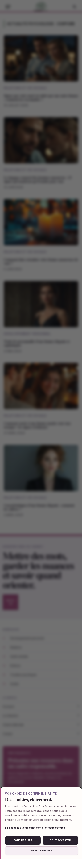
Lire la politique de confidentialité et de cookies (35, 827)
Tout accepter (60, 840)
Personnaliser (41, 850)
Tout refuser (22, 840)
